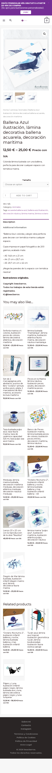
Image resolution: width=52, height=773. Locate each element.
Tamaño (26, 180)
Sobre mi (26, 721)
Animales (23, 110)
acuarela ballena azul (17, 210)
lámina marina (27, 214)
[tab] (26, 222)
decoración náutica (12, 214)
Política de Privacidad (26, 741)
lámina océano (41, 214)
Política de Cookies (26, 737)
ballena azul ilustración (38, 210)
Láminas (13, 110)
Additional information (15, 227)
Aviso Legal (26, 745)
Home (6, 110)
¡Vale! (25, 12)
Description (9, 222)
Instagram (26, 729)
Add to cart (24, 195)
